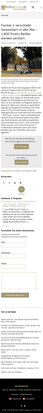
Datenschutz (36, 390)
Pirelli (34, 171)
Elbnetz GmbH (37, 410)
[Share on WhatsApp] (9, 183)
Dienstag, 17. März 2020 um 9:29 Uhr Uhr (14, 206)
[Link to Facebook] (21, 405)
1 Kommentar (22, 43)
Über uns (5, 390)
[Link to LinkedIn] (24, 405)
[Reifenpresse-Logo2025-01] (13, 7)
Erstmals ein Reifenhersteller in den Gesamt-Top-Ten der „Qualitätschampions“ (20, 326)
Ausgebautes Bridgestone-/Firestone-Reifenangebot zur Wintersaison (16, 357)
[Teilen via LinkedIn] (15, 183)
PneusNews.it (30, 399)
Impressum (15, 394)
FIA (13, 171)
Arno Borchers (37, 43)
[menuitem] (11, 1)
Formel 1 (18, 171)
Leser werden (11, 1)
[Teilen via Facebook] (4, 183)
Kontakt (20, 390)
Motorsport (27, 171)
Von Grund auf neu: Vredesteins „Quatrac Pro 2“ (20, 368)
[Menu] (41, 7)
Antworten (6, 226)
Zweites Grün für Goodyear (11, 372)
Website (3, 263)
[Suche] (33, 7)
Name (3, 242)
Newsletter (34, 1)
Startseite (4, 15)
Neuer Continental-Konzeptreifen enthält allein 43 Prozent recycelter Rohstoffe (21, 332)
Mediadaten (13, 390)
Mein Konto (23, 1)
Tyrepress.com (16, 399)
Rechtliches (28, 390)
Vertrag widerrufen (26, 394)
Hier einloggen (21, 146)
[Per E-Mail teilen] (20, 183)
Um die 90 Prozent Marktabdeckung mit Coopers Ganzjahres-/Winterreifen (20, 339)
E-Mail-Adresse (6, 253)
